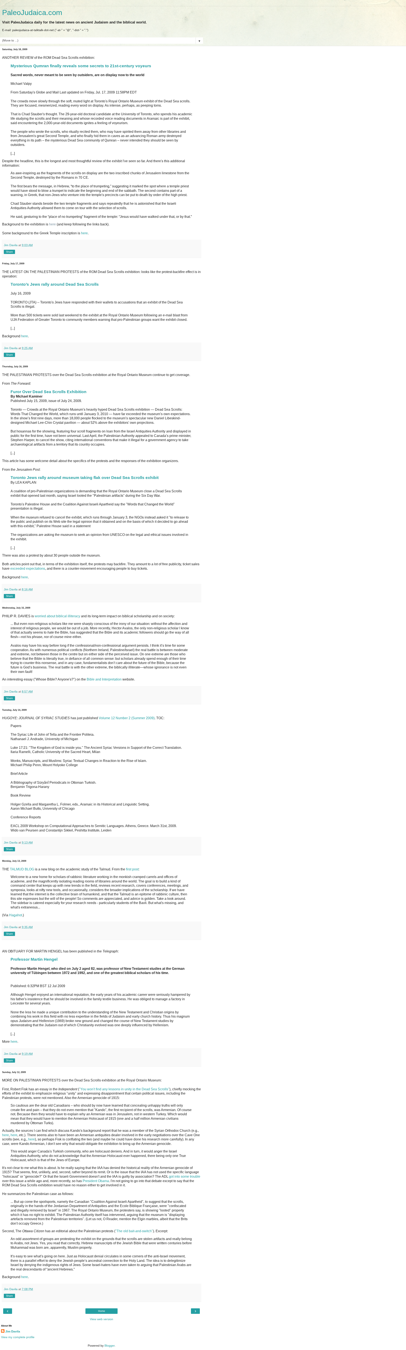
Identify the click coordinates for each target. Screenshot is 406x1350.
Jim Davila (12, 1331)
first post (132, 869)
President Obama (96, 1181)
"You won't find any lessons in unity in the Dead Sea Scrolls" (124, 1089)
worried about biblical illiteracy (57, 616)
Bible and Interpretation (104, 679)
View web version (101, 1319)
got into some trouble (184, 1176)
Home (101, 1311)
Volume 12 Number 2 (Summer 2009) (127, 718)
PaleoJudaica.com (32, 12)
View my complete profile (17, 1337)
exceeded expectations (27, 568)
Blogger (109, 1345)
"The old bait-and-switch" (134, 1231)
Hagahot (15, 915)
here (52, 224)
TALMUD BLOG (22, 869)
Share (9, 251)
